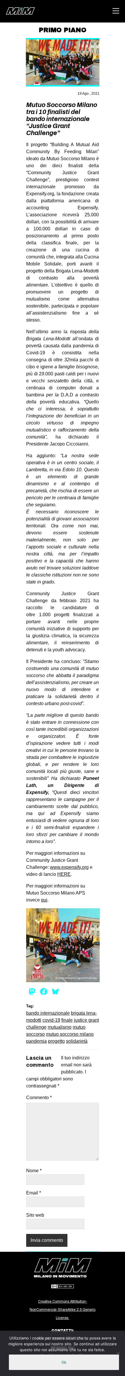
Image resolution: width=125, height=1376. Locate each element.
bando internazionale (48, 1013)
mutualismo (60, 1027)
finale (67, 1020)
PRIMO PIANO (62, 30)
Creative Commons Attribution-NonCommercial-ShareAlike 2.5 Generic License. (63, 1309)
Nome (34, 1170)
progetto (56, 1041)
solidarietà (77, 1041)
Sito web (35, 1215)
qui (44, 899)
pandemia (36, 1041)
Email (33, 1192)
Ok (64, 1362)
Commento (39, 1097)
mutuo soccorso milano (70, 1034)
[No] (118, 1353)
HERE (64, 874)
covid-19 (51, 1020)
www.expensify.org (69, 867)
